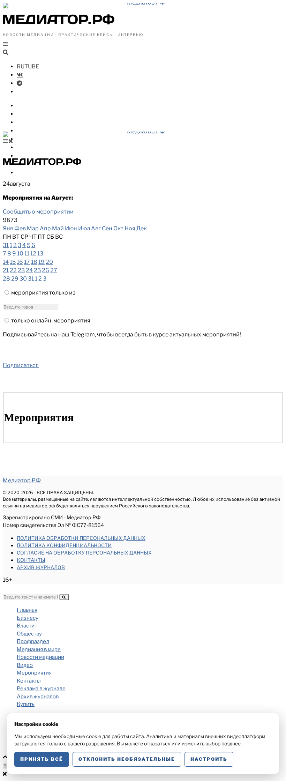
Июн (71, 228)
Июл (84, 228)
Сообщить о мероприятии (38, 211)
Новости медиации (45, 147)
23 (21, 270)
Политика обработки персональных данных (81, 538)
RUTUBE (28, 66)
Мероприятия (34, 673)
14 (6, 262)
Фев (20, 228)
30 (23, 278)
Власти (27, 114)
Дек (141, 228)
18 (34, 262)
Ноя (130, 228)
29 (14, 278)
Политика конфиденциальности (64, 545)
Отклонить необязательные (126, 759)
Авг (96, 228)
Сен (107, 228)
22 (13, 270)
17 (27, 262)
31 (6, 245)
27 (53, 270)
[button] (64, 597)
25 (37, 270)
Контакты (31, 560)
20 (49, 262)
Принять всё (41, 759)
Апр (45, 228)
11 (26, 253)
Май (58, 228)
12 (33, 253)
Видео (26, 156)
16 (20, 262)
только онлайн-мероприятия (50, 320)
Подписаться (21, 365)
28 (6, 278)
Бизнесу (28, 106)
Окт (118, 228)
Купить (27, 173)
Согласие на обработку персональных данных (84, 553)
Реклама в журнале (41, 688)
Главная (27, 610)
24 (29, 270)
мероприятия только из (43, 292)
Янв (8, 228)
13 (40, 253)
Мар (33, 228)
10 (20, 253)
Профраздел (35, 131)
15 (13, 262)
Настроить (208, 759)
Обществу (31, 122)
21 (6, 270)
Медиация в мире (42, 139)
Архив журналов (41, 567)
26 (45, 270)
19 (41, 262)
